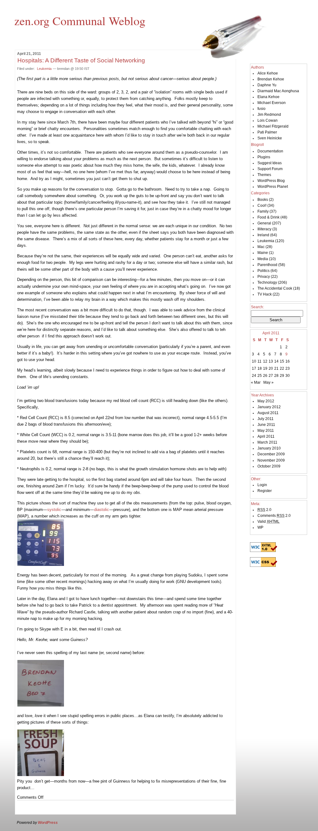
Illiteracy (264, 229)
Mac (261, 247)
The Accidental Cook (274, 288)
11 (259, 361)
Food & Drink (268, 217)
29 (282, 375)
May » (268, 382)
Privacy (263, 276)
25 (259, 375)
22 (282, 368)
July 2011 (265, 419)
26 (265, 375)
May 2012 (265, 401)
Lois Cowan (267, 120)
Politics (263, 271)
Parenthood (267, 265)
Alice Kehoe (267, 73)
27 (271, 375)
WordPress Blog (271, 181)
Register (264, 491)
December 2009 (271, 454)
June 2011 (266, 425)
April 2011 (266, 436)
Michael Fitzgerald (272, 126)
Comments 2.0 (274, 515)
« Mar (256, 382)
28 (276, 375)
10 (254, 361)
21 (276, 368)
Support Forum (270, 169)
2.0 (264, 510)
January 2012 (269, 407)
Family (263, 211)
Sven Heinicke (269, 138)
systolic (54, 509)
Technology (267, 282)
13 (271, 361)
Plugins (263, 157)
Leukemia (44, 68)
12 (265, 361)
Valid (268, 521)
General (264, 223)
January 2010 (269, 448)
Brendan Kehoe (270, 79)
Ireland (263, 235)
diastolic (101, 509)
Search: (257, 307)
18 (259, 368)
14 (276, 361)
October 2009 (268, 466)
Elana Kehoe (268, 97)
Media (262, 259)
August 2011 (268, 413)
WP (260, 527)
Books (262, 199)
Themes (264, 175)
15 (282, 361)
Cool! (261, 205)
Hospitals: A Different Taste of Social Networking (81, 60)
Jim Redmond (269, 114)
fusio (261, 109)
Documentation (270, 151)
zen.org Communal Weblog (79, 20)
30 (287, 375)
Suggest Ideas (269, 163)
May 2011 (265, 430)
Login (262, 485)
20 (271, 368)
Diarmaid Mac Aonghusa (278, 91)
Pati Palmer (267, 132)
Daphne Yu (266, 85)
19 (265, 368)
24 (254, 375)
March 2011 (267, 442)
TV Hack (264, 294)
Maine (262, 253)
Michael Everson (271, 103)
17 (254, 368)
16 (287, 361)
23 (287, 368)
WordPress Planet (272, 186)
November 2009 (271, 460)
